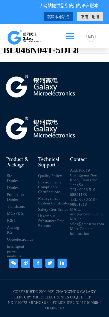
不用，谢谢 (90, 17)
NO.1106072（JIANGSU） (29, 303)
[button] (70, 36)
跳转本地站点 (58, 17)
